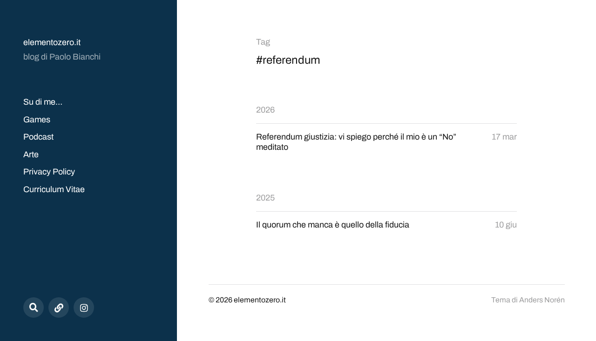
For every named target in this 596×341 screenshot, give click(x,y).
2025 (265, 197)
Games (36, 119)
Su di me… (42, 102)
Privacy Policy (49, 171)
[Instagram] (84, 307)
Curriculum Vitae (54, 189)
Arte (31, 154)
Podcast (38, 136)
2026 (265, 109)
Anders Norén (542, 300)
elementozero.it (52, 42)
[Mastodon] (58, 307)
